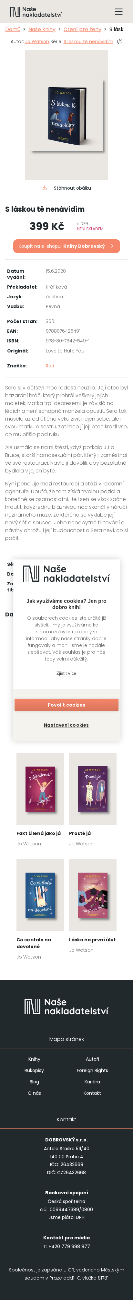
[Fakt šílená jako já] (40, 802)
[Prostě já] (93, 802)
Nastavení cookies (66, 725)
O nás (34, 1093)
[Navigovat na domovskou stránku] (36, 11)
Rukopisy (34, 1070)
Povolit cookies (66, 705)
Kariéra (92, 1082)
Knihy (34, 1059)
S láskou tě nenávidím (88, 41)
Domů (12, 29)
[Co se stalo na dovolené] (40, 911)
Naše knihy (42, 29)
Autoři (92, 1059)
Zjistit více (66, 673)
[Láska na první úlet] (93, 908)
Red (50, 366)
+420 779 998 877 (69, 1246)
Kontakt (92, 1093)
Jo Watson (37, 41)
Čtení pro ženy (82, 29)
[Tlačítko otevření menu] (119, 12)
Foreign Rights (92, 1070)
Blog (34, 1082)
